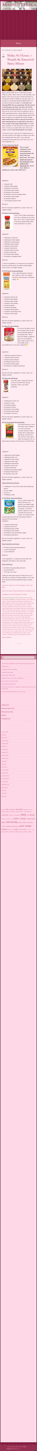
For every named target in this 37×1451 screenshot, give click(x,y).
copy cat (25, 606)
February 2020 (4, 740)
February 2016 (4, 755)
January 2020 (4, 743)
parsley (24, 622)
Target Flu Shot (5, 831)
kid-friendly (12, 822)
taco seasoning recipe (15, 632)
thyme (28, 632)
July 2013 (3, 790)
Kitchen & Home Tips (7, 708)
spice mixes (7, 631)
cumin (3, 611)
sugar (15, 631)
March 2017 (4, 746)
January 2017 (4, 752)
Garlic (14, 613)
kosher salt (4, 617)
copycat (29, 606)
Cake (7, 809)
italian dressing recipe (15, 615)
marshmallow (30, 822)
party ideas (15, 826)
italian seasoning (25, 615)
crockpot (10, 815)
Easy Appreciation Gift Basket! (8, 684)
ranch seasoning (24, 625)
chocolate (19, 809)
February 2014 (4, 770)
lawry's (12, 617)
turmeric (4, 634)
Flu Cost (3, 818)
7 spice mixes (29, 599)
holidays (23, 819)
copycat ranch (24, 610)
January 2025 (4, 732)
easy (11, 613)
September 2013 (5, 784)
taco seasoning (5, 632)
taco (19, 631)
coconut (3, 811)
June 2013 (3, 793)
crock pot (4, 815)
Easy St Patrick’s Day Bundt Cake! (9, 681)
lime (24, 822)
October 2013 (4, 781)
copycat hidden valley (7, 608)
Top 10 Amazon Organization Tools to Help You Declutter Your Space (17, 663)
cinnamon (16, 606)
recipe (28, 826)
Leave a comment (6, 637)
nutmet (22, 618)
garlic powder (19, 613)
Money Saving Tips (7, 712)
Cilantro (30, 809)
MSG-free (18, 618)
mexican (3, 826)
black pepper (17, 604)
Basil (7, 604)
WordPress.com (16, 1448)
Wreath (29, 831)
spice (29, 629)
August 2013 (4, 787)
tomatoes (11, 831)
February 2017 (4, 749)
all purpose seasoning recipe (24, 601)
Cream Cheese (27, 811)
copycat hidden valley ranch (19, 608)
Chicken (12, 809)
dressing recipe (9, 611)
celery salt (4, 606)
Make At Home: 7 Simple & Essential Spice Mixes (20, 59)
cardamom (28, 604)
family (32, 815)
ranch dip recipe (8, 624)
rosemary (19, 627)
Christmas (26, 809)
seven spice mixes (17, 629)
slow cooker (23, 829)
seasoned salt (30, 627)
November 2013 (5, 778)
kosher (30, 615)
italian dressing (5, 615)
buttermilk (23, 604)
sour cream (25, 629)
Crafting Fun (5, 705)
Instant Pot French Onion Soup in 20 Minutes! (12, 678)
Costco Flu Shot (19, 811)
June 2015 (3, 761)
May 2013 (3, 796)
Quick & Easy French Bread (8, 675)
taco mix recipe (28, 631)
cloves (20, 606)
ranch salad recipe (14, 625)
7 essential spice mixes (20, 599)
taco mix (22, 631)
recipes (4, 829)
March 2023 (4, 737)
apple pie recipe (15, 603)
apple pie (8, 603)
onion (12, 622)
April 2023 (3, 734)
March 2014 (4, 767)
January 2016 (4, 758)
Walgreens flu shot (19, 831)
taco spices (24, 632)
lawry (9, 617)
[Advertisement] (18, 24)
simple (16, 829)
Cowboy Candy (5, 666)
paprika (20, 622)
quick (21, 826)
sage (23, 627)
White (25, 831)
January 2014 (4, 772)
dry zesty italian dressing (19, 611)
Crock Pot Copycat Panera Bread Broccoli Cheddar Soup (18, 591)
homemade (31, 819)
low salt (17, 617)
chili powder (10, 606)
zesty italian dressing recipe (24, 634)
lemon (20, 822)
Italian (31, 613)
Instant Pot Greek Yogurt (7, 672)
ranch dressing (16, 624)
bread (2, 809)
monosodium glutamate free (8, 618)
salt (25, 627)
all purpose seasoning (12, 601)
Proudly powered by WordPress (14, 1446)
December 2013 (5, 775)
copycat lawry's (16, 610)
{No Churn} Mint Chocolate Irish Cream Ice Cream (13, 691)
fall (28, 815)
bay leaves (11, 604)
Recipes (7, 599)
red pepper (13, 627)
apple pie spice (22, 603)
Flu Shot (8, 818)
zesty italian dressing (12, 634)
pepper (28, 622)
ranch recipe (23, 624)
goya (28, 613)
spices (12, 631)
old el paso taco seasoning (15, 620)
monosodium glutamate (24, 617)
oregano (16, 622)
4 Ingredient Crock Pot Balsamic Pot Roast (14, 594)
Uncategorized (5, 718)
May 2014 (3, 764)
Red (9, 829)
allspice (4, 603)
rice (12, 829)
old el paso (27, 618)
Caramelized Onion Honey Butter (9, 669)
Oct (3, 55)
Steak (33, 829)
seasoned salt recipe (7, 629)
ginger (24, 613)
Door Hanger (17, 815)
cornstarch (31, 610)
